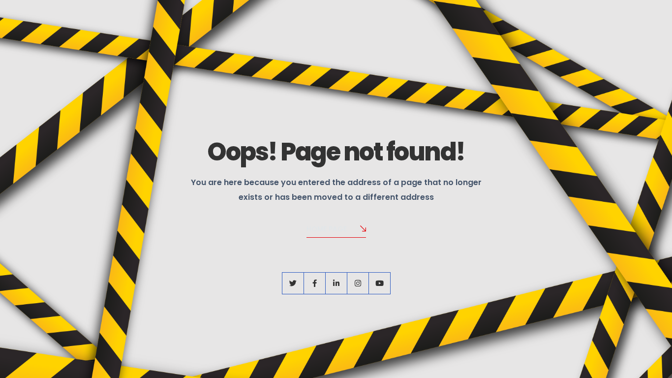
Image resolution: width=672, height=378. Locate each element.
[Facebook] (314, 283)
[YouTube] (379, 283)
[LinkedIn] (336, 283)
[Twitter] (293, 283)
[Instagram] (357, 283)
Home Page (326, 229)
